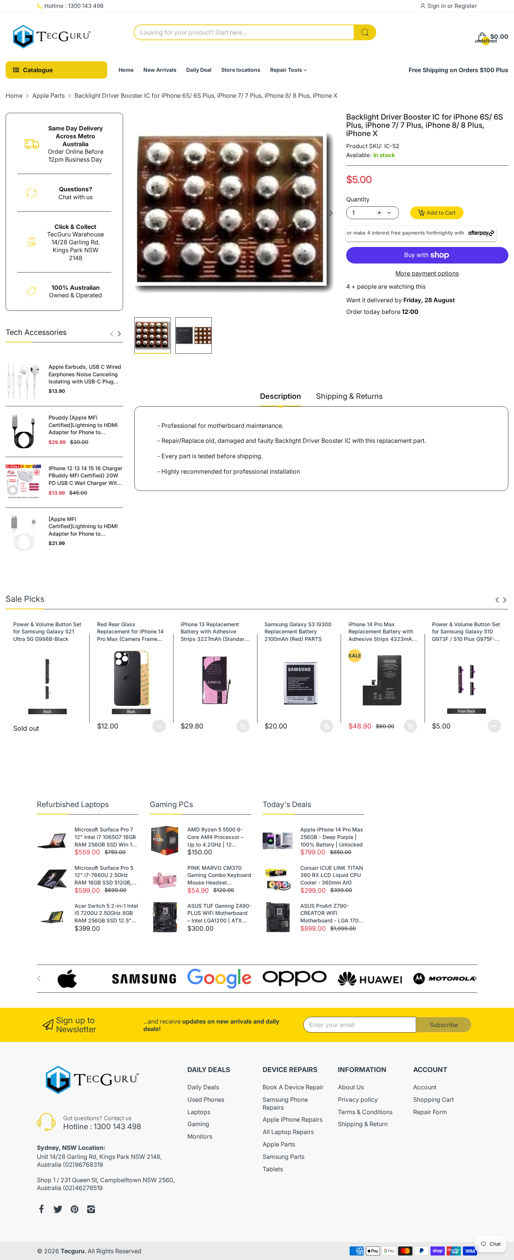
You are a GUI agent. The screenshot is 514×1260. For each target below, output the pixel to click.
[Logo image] (69, 978)
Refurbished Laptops (73, 804)
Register (466, 5)
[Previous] (119, 333)
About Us (351, 1087)
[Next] (112, 333)
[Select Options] (75, 726)
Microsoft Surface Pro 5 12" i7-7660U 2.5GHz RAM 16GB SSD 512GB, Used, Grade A (104, 875)
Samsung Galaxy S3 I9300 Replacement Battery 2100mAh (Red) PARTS (214, 631)
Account (424, 1087)
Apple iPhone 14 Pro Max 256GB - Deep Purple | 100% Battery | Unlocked (331, 836)
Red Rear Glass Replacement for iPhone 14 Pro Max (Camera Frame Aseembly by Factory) (46, 632)
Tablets (273, 1169)
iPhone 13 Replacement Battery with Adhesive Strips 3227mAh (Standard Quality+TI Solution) (130, 632)
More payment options (427, 273)
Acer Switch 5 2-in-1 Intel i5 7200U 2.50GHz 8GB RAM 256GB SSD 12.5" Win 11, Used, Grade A (106, 913)
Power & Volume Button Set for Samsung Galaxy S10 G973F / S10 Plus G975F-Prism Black (382, 632)
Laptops (198, 1112)
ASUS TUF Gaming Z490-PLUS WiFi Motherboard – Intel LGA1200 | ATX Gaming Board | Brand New (219, 913)
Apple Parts (279, 1144)
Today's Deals (287, 804)
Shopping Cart (433, 1099)
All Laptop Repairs (288, 1132)
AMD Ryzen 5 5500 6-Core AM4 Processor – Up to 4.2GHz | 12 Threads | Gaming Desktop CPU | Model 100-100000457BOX (215, 837)
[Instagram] (91, 1209)
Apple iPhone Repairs (292, 1119)
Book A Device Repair (293, 1087)
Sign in (437, 5)
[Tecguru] (53, 36)
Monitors (199, 1136)
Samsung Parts (283, 1156)
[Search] (365, 32)
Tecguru (73, 1251)
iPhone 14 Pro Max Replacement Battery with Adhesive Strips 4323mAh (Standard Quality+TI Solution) (298, 632)
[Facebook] (41, 1209)
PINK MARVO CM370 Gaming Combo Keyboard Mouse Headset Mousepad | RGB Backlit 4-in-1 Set (219, 875)
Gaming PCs (171, 804)
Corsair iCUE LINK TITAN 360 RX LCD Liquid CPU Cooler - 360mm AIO (331, 875)
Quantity (358, 199)
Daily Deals (203, 1087)
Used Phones (205, 1099)
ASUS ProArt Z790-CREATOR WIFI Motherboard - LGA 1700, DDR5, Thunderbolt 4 (331, 913)
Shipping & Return (363, 1124)
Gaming (198, 1124)
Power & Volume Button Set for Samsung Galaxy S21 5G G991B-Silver (466, 631)
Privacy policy (358, 1099)
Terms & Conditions (365, 1112)
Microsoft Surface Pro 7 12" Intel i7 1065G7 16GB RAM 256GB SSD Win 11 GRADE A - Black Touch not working (105, 837)
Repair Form (430, 1112)
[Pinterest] (74, 1209)
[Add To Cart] (159, 726)
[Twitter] (57, 1209)
